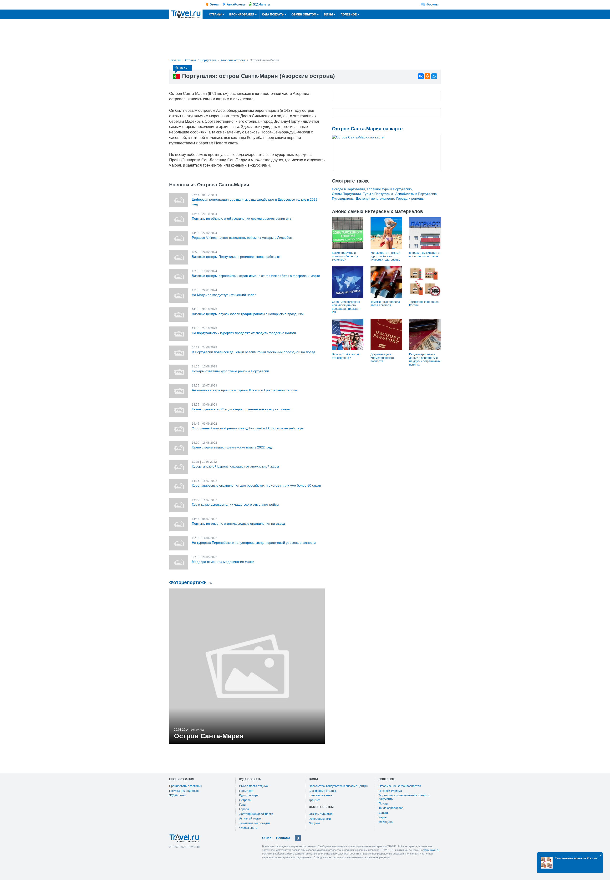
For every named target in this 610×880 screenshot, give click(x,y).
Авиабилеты (236, 4)
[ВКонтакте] (421, 76)
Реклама (283, 838)
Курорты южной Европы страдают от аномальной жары (235, 466)
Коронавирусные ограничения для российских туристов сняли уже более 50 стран (256, 485)
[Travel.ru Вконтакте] (298, 838)
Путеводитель (343, 198)
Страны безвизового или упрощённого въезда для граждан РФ (346, 307)
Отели (214, 4)
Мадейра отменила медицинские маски (223, 562)
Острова (245, 800)
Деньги (383, 812)
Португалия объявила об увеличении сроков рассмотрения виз (241, 218)
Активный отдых (250, 818)
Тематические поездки (254, 823)
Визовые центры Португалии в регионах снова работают (236, 257)
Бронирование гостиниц (185, 786)
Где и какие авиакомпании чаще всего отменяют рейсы (235, 504)
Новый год (246, 791)
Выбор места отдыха (253, 786)
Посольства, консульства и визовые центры (338, 786)
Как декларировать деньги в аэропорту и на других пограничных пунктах (424, 359)
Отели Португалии (346, 194)
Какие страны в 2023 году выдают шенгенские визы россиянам (241, 409)
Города (244, 809)
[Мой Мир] (434, 76)
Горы (242, 804)
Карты (383, 817)
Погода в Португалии (348, 189)
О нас (266, 838)
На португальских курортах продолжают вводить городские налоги (244, 333)
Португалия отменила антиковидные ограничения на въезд (238, 523)
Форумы (432, 4)
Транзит (314, 800)
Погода (383, 803)
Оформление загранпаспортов (400, 786)
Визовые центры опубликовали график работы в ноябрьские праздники (248, 314)
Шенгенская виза (320, 795)
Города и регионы (410, 198)
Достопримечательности (375, 198)
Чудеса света (248, 827)
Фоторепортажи (320, 818)
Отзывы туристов (320, 814)
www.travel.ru (431, 850)
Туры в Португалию (378, 194)
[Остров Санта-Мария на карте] (386, 152)
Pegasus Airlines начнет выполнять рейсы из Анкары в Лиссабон (242, 237)
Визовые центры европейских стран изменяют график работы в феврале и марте (256, 276)
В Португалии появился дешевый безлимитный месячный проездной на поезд (253, 352)
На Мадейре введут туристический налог (224, 295)
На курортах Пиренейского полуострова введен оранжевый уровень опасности (254, 542)
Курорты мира (249, 795)
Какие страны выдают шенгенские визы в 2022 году (232, 447)
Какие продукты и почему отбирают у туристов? (345, 256)
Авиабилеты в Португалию (416, 194)
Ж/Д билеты (261, 4)
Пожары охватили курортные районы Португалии (230, 371)
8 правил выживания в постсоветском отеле (424, 254)
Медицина (386, 822)
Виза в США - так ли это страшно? (345, 356)
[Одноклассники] (427, 76)
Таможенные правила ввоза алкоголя (385, 303)
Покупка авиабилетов (183, 791)
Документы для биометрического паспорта (382, 358)
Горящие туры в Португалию (389, 189)
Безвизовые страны (322, 791)
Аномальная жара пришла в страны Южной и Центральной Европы (245, 390)
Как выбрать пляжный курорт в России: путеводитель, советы (386, 256)
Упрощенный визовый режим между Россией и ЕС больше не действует (248, 428)
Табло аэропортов (391, 808)
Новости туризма (390, 791)
